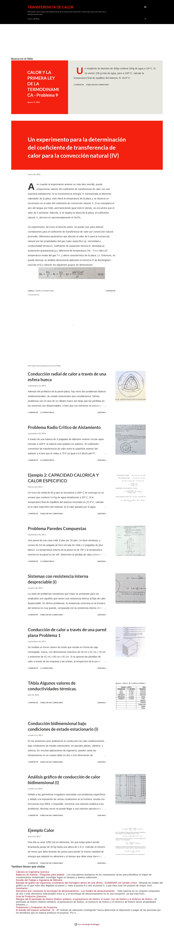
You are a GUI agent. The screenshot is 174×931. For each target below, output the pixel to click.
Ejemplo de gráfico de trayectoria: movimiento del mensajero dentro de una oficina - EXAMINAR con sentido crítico (76, 882)
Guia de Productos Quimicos (31, 896)
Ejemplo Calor (41, 830)
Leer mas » (101, 412)
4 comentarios (47, 460)
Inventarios (22, 888)
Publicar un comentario (97, 85)
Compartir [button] (79, 85)
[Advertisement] (82, 40)
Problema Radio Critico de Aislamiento (64, 427)
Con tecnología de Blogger (88, 924)
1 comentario (46, 668)
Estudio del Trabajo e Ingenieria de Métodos (39, 880)
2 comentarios (47, 412)
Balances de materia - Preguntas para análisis (40, 874)
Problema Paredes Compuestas (57, 528)
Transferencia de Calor (50, 7)
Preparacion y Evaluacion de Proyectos (36, 907)
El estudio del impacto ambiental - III (35, 910)
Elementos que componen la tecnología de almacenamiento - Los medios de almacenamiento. (65, 891)
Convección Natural (44, 291)
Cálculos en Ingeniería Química (32, 872)
